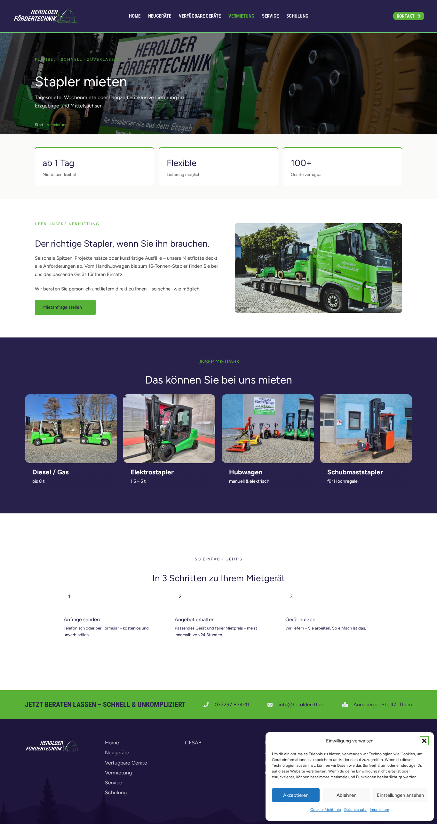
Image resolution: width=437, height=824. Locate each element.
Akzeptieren (295, 795)
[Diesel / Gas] (71, 428)
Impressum (379, 809)
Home (112, 743)
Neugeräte (117, 752)
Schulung (116, 792)
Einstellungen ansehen (400, 795)
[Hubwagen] (268, 428)
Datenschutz (355, 809)
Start (39, 125)
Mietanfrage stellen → (65, 307)
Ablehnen (346, 795)
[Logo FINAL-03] (47, 16)
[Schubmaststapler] (366, 428)
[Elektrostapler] (169, 428)
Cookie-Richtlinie (325, 809)
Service (113, 783)
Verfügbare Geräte (126, 763)
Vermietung (118, 773)
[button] (424, 741)
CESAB (193, 743)
